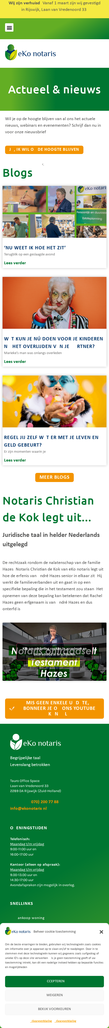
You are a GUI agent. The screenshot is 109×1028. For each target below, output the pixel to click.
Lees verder (15, 263)
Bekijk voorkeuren (54, 1009)
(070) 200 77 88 (34, 802)
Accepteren (55, 981)
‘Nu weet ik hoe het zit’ (35, 248)
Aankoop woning (30, 918)
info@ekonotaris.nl (28, 808)
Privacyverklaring (41, 1021)
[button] (101, 931)
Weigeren (54, 995)
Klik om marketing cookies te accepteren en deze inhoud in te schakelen (55, 652)
